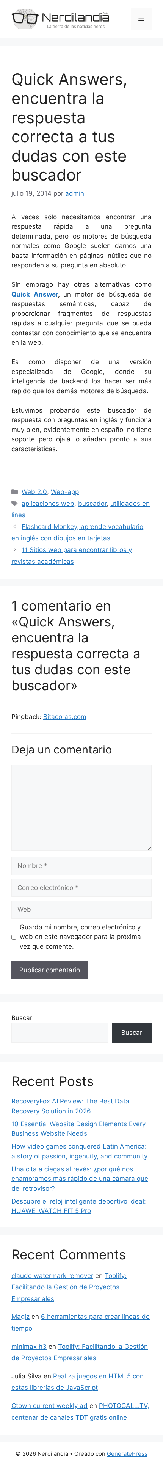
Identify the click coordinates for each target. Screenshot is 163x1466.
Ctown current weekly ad (49, 1405)
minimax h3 (29, 1346)
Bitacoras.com (64, 716)
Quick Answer (34, 294)
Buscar (21, 1018)
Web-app (65, 492)
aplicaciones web (48, 503)
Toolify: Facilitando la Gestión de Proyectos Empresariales (69, 1287)
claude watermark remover (52, 1275)
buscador (92, 503)
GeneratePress (127, 1453)
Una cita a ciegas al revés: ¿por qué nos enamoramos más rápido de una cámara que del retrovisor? (79, 1178)
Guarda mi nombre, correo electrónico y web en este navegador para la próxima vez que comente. (80, 936)
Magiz (20, 1316)
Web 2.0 (34, 492)
